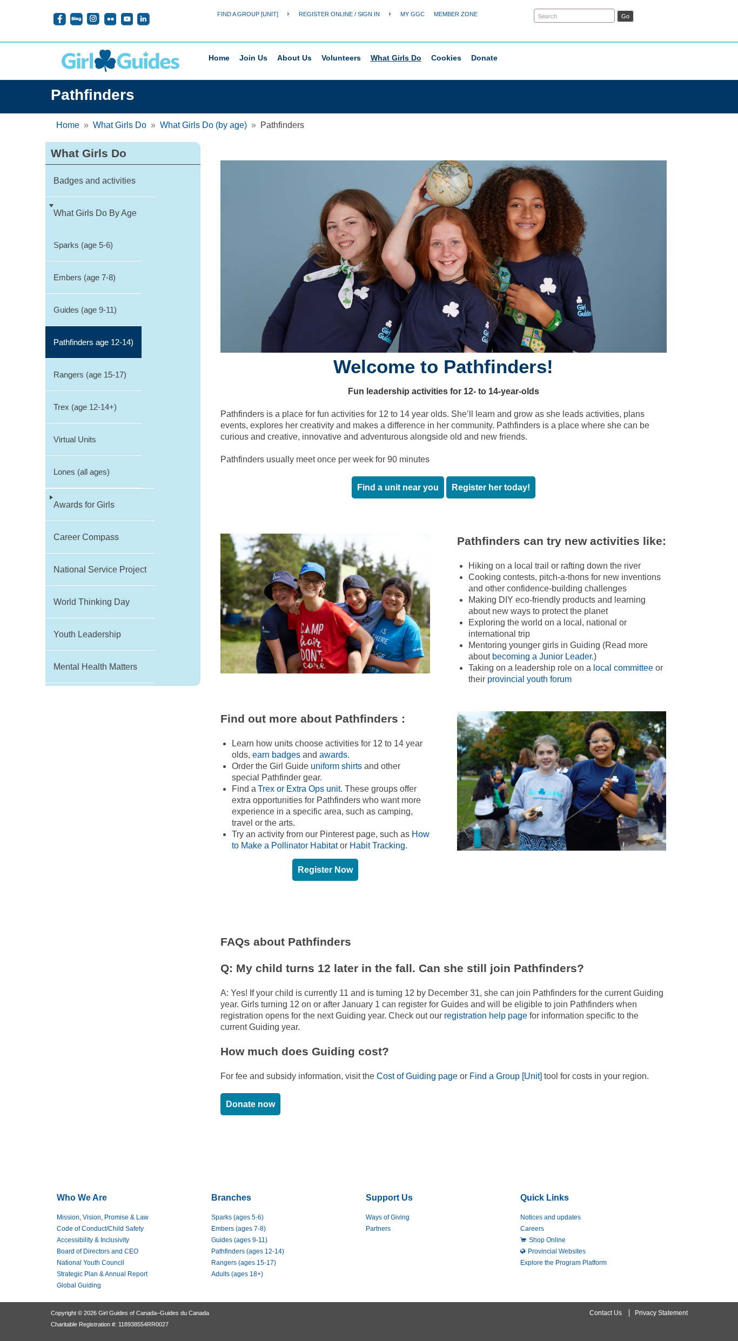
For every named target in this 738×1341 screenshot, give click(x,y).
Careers (532, 1228)
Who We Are (82, 1197)
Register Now (325, 869)
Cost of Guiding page (417, 1076)
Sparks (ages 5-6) (237, 1217)
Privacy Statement (661, 1313)
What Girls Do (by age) (203, 125)
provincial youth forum (529, 679)
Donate (484, 57)
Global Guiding (79, 1285)
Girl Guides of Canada (120, 60)
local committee (623, 667)
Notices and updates (550, 1217)
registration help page (485, 1015)
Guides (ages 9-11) (239, 1240)
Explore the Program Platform (563, 1262)
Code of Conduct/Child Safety (100, 1228)
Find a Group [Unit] (247, 14)
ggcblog (76, 19)
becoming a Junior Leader (542, 656)
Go (625, 16)
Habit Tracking (377, 845)
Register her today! (491, 487)
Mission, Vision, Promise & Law (103, 1217)
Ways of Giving (388, 1217)
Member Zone (456, 14)
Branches (231, 1197)
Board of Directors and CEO (97, 1251)
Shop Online (547, 1240)
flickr (110, 19)
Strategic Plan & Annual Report (102, 1274)
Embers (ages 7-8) (238, 1228)
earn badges (276, 754)
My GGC (412, 14)
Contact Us (605, 1313)
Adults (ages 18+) (237, 1274)
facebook (59, 19)
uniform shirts (336, 766)
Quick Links (544, 1197)
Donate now (250, 1104)
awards (333, 754)
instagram (93, 19)
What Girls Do (119, 125)
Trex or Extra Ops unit (299, 788)
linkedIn (143, 19)
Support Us (389, 1197)
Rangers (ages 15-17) (243, 1262)
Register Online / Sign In (339, 14)
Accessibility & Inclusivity (93, 1240)
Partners (378, 1228)
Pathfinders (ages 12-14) (247, 1251)
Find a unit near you (398, 487)
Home (219, 57)
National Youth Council (90, 1262)
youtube (126, 19)
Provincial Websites (557, 1251)
